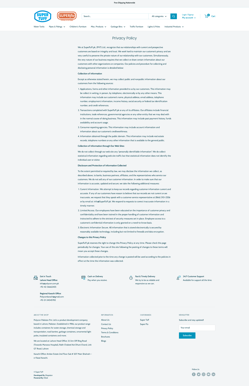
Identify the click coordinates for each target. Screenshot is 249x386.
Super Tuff (144, 320)
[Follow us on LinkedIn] (213, 374)
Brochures (105, 337)
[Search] (173, 16)
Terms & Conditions (109, 332)
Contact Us (106, 324)
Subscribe (187, 335)
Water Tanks (39, 26)
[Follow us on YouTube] (208, 374)
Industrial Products (173, 26)
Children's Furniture (78, 26)
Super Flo (144, 324)
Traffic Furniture (136, 26)
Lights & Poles (154, 26)
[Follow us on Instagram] (203, 374)
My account (188, 17)
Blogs (103, 341)
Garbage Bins (116, 26)
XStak (46, 378)
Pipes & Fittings (55, 26)
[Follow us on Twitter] (198, 374)
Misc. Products (97, 26)
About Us (105, 320)
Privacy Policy (107, 328)
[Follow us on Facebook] (194, 374)
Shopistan (49, 375)
